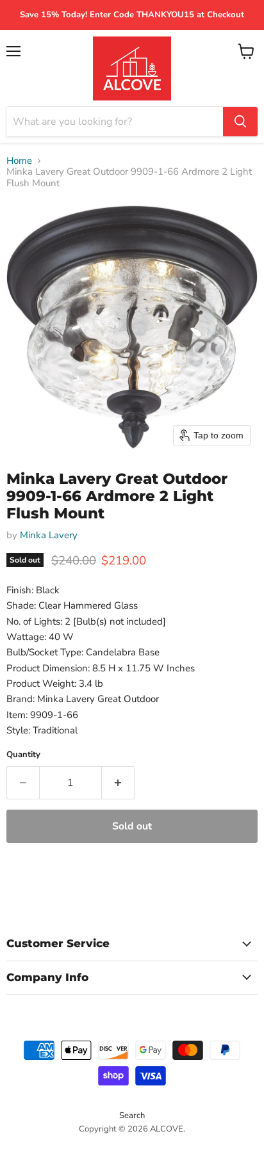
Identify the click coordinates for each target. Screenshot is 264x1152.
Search (132, 1115)
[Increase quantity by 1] (118, 782)
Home (19, 161)
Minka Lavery (49, 535)
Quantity (23, 755)
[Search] (240, 121)
